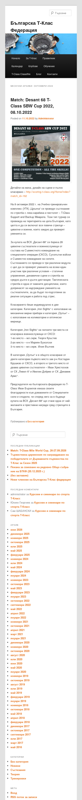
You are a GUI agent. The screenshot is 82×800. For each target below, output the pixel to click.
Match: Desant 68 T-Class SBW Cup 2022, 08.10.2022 (32, 106)
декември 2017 (20, 726)
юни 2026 (16, 529)
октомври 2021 (20, 626)
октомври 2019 (20, 680)
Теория (15, 774)
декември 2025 (20, 534)
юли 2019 (16, 688)
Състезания (18, 770)
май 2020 (16, 667)
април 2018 (18, 718)
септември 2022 (21, 605)
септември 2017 (21, 734)
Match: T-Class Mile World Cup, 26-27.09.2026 (38, 450)
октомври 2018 (20, 709)
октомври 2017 (20, 730)
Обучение (49, 66)
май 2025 (16, 550)
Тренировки (18, 778)
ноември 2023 (19, 580)
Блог (38, 74)
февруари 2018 (20, 722)
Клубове (33, 66)
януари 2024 (18, 575)
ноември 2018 (19, 705)
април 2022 (18, 613)
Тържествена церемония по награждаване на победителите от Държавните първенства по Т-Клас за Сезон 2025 (40, 459)
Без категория (35, 421)
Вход (14, 793)
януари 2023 (18, 596)
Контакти (52, 74)
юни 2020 (16, 663)
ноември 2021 (19, 621)
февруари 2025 (20, 555)
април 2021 (18, 630)
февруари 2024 (20, 571)
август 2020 (18, 655)
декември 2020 (20, 642)
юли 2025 (16, 546)
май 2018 (16, 713)
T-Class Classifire (21, 74)
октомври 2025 (20, 542)
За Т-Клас (31, 58)
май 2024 (16, 567)
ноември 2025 (19, 538)
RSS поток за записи (24, 797)
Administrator (46, 118)
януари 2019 (18, 701)
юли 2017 (16, 738)
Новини (15, 766)
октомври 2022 (20, 600)
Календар (17, 66)
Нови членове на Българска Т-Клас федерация (41, 479)
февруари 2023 (20, 592)
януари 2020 (18, 672)
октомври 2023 (20, 584)
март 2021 (17, 634)
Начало (16, 58)
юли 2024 (16, 563)
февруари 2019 (20, 697)
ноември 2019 (19, 676)
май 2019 (16, 693)
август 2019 (18, 684)
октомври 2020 (20, 651)
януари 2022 (18, 617)
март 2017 (17, 743)
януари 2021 (18, 638)
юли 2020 (16, 659)
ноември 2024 (19, 559)
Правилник (49, 58)
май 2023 (16, 588)
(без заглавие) (19, 475)
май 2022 (16, 609)
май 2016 (16, 747)
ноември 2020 (19, 647)
